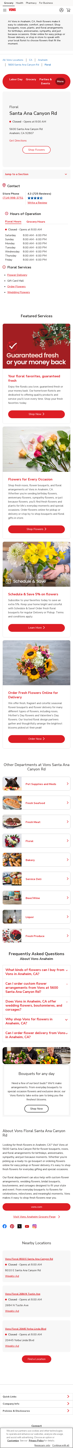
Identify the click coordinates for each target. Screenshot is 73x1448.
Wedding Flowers (18, 292)
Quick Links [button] (9, 1396)
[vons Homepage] (12, 10)
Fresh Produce (41, 936)
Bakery (41, 860)
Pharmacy (31, 3)
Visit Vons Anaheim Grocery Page (39, 1217)
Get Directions (18, 141)
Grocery (8, 3)
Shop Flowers (36, 150)
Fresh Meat (41, 822)
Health (19, 3)
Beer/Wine (41, 898)
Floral (41, 841)
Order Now (46, 739)
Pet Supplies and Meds (41, 784)
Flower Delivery (17, 275)
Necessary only (42, 1445)
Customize (13, 1440)
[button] (61, 10)
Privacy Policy (36, 1440)
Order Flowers (16, 286)
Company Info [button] (11, 1403)
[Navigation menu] (4, 10)
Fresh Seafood (41, 803)
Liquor (41, 917)
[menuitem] (16, 81)
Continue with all (60, 1445)
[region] (36, 1438)
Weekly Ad (12, 1276)
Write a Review (37, 203)
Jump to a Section (16, 174)
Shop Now (46, 414)
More (60, 81)
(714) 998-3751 (13, 198)
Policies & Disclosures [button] (16, 1411)
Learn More (46, 628)
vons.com (50, 1207)
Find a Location (39, 1359)
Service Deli (41, 879)
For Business (46, 3)
